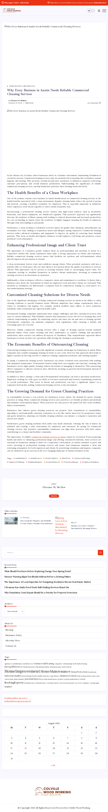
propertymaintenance (71, 679)
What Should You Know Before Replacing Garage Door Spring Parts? (37, 571)
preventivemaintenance (49, 679)
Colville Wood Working (79, 808)
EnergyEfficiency (13, 666)
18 (25, 748)
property (61, 679)
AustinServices (36, 458)
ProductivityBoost (53, 462)
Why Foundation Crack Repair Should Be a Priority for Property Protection (40, 592)
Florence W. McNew (18, 101)
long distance (55, 676)
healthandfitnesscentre (15, 698)
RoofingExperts (14, 682)
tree (76, 683)
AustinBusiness (21, 458)
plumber (21, 679)
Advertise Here (12, 640)
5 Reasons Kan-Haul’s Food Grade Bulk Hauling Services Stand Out (36, 587)
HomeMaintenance (55, 671)
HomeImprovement (22, 671)
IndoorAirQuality (12, 675)
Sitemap (9, 630)
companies (58, 664)
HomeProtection (79, 671)
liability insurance (44, 676)
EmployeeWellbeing (16, 462)
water (8, 686)
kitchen (34, 676)
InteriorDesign (26, 676)
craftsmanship (67, 664)
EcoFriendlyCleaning (80, 664)
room (61, 683)
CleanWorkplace (51, 458)
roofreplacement (52, 683)
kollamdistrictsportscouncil (17, 701)
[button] (91, 11)
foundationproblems (42, 667)
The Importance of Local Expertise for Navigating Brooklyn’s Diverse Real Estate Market (47, 582)
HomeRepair (92, 672)
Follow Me (54, 496)
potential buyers (33, 679)
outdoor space (91, 676)
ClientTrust (66, 458)
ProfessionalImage (70, 462)
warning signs (94, 683)
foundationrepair (55, 667)
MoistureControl (68, 675)
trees (80, 683)
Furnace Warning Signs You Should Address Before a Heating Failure (37, 576)
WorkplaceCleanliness (90, 462)
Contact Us (10, 646)
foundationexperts (28, 667)
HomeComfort (67, 667)
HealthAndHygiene (35, 462)
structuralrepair (68, 683)
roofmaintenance (40, 683)
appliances (8, 664)
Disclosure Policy (13, 635)
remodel (82, 679)
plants (16, 679)
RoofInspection (29, 683)
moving (83, 676)
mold (78, 676)
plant (11, 679)
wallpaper (85, 683)
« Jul (53, 765)
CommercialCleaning (82, 458)
